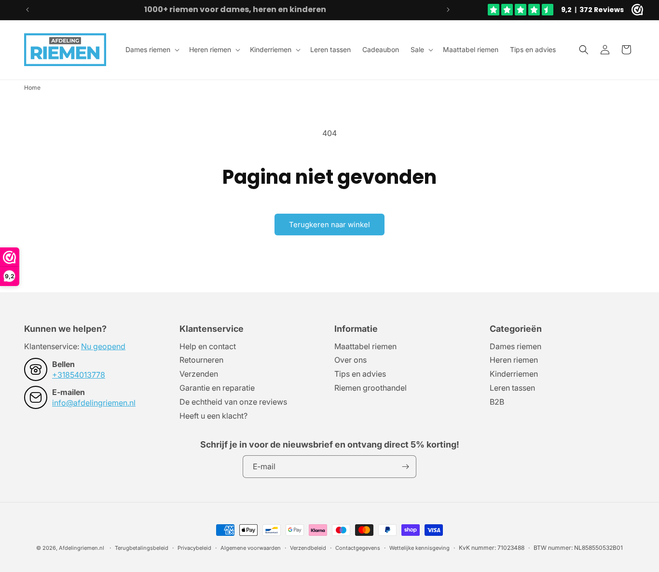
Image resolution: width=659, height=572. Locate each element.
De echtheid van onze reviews (233, 402)
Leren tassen (512, 388)
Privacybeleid (194, 548)
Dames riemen (147, 49)
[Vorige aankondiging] (27, 9)
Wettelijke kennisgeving (419, 548)
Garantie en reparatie (217, 388)
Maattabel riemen (365, 346)
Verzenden (198, 374)
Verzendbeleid (308, 548)
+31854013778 (78, 375)
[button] (151, 50)
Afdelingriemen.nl (81, 548)
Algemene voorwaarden (250, 548)
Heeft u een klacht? (213, 416)
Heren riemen (210, 49)
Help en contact (207, 346)
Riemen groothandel (370, 388)
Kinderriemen (270, 49)
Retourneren (201, 360)
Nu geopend (103, 346)
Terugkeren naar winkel (329, 224)
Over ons (350, 360)
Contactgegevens (357, 548)
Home (32, 87)
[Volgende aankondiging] (448, 9)
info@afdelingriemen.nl (94, 403)
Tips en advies (360, 374)
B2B (497, 402)
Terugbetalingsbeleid (141, 548)
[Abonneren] (405, 466)
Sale (417, 49)
